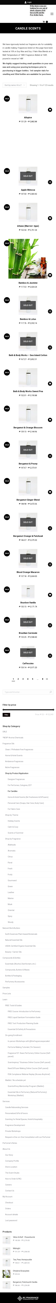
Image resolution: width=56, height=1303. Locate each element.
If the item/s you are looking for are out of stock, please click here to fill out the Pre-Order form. (38, 10)
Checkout (9, 1203)
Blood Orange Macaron (28, 572)
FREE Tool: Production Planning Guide (23, 1023)
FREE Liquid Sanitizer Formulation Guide (24, 1017)
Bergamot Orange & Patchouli (28, 536)
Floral (10, 863)
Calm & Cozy (13, 827)
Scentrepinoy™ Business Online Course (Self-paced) (29, 1062)
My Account (7, 1197)
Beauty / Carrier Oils (13, 952)
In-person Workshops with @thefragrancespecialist (29, 1041)
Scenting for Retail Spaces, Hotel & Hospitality (24, 1119)
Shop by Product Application (16, 773)
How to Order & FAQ (13, 1179)
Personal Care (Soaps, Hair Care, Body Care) (26, 803)
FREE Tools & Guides (13, 1005)
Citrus (10, 857)
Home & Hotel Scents (14, 755)
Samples (6, 988)
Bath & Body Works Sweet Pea (28, 391)
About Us (6, 1149)
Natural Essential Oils (13, 940)
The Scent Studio (12, 1173)
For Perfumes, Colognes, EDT (20, 785)
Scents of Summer (15, 833)
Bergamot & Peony (28, 463)
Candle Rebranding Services (16, 1107)
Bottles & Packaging (13, 976)
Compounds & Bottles (11, 958)
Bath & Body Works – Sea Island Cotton (28, 355)
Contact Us (9, 1191)
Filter (6, 715)
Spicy (10, 916)
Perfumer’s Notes (10, 1143)
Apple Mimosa (28, 190)
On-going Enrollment (13, 1035)
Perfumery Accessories (15, 982)
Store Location (11, 1167)
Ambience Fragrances (14, 761)
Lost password (11, 1220)
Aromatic (11, 851)
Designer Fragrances (16, 779)
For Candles (12, 791)
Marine (11, 898)
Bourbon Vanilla (28, 602)
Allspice (28, 117)
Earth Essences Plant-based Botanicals (21, 934)
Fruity (10, 874)
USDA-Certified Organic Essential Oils (20, 946)
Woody (10, 922)
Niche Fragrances (12, 767)
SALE (5, 732)
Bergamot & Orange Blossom (28, 427)
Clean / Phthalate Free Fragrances (19, 749)
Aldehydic (12, 845)
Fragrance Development (15, 1125)
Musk (10, 904)
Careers (8, 1185)
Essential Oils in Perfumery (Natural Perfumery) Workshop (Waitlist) (27, 1094)
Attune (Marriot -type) (28, 226)
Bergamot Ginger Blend (28, 500)
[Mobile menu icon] (52, 13)
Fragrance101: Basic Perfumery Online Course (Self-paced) (29, 1054)
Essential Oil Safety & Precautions (22, 1029)
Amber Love (28, 154)
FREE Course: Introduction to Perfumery (24, 1011)
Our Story (9, 1155)
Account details (11, 1214)
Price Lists (7, 994)
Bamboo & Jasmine (28, 283)
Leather (11, 892)
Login (29, 2)
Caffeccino (28, 663)
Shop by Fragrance (13, 839)
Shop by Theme (11, 815)
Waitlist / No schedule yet (15, 1080)
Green (10, 886)
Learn (5, 999)
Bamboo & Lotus (28, 319)
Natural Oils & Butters (11, 928)
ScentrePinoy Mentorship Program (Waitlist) (26, 1086)
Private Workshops (13, 1131)
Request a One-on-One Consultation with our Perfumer (27, 1137)
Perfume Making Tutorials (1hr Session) (24, 1047)
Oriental (11, 910)
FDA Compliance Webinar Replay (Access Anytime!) (29, 1074)
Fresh (10, 869)
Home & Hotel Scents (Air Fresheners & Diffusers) (28, 797)
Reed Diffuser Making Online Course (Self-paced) (28, 1068)
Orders (8, 1208)
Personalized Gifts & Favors (16, 1113)
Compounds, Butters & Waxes (17, 970)
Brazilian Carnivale (28, 633)
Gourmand (12, 880)
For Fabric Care (14, 809)
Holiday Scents (14, 821)
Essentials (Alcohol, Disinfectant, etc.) (20, 964)
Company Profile (12, 1161)
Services (6, 1101)
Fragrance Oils (8, 744)
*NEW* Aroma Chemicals (13, 738)
